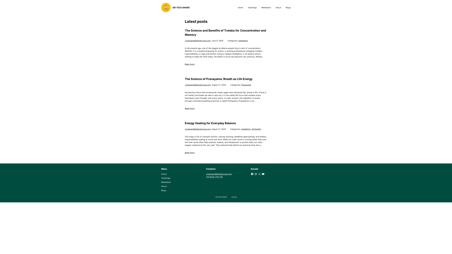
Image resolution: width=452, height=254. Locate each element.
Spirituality (256, 129)
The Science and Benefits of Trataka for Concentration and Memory (225, 32)
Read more (189, 64)
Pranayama (246, 85)
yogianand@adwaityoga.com (198, 41)
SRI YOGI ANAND (181, 7)
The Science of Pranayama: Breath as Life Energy (218, 79)
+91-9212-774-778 (214, 177)
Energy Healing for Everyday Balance (210, 123)
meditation (243, 41)
